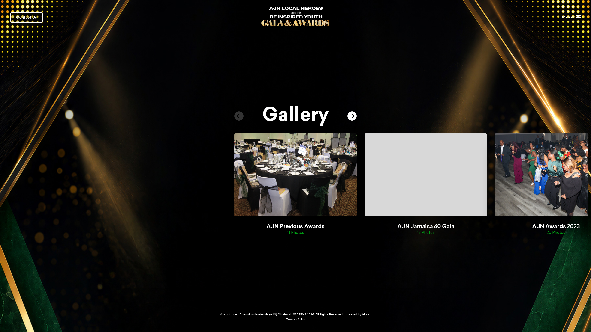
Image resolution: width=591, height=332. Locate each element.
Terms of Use (295, 319)
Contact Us (26, 18)
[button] (239, 116)
